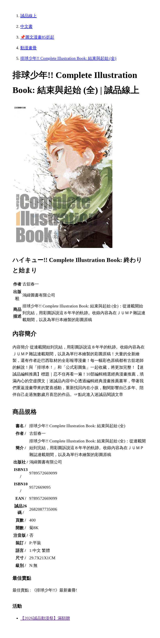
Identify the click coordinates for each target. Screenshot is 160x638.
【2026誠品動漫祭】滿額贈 (45, 618)
